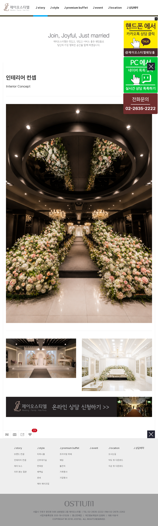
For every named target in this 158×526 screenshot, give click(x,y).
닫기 (151, 66)
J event (98, 7)
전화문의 (140, 103)
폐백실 (40, 472)
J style (54, 7)
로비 (39, 478)
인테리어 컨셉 (20, 460)
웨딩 (62, 460)
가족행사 (63, 472)
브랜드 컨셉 (19, 454)
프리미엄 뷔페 (66, 454)
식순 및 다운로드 (115, 466)
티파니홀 (41, 454)
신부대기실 (42, 460)
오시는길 (112, 454)
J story (40, 7)
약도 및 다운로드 (115, 460)
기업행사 (63, 478)
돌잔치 (63, 466)
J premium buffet (76, 7)
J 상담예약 (132, 7)
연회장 (40, 466)
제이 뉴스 (18, 466)
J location (115, 7)
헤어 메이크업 (43, 484)
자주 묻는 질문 (20, 472)
